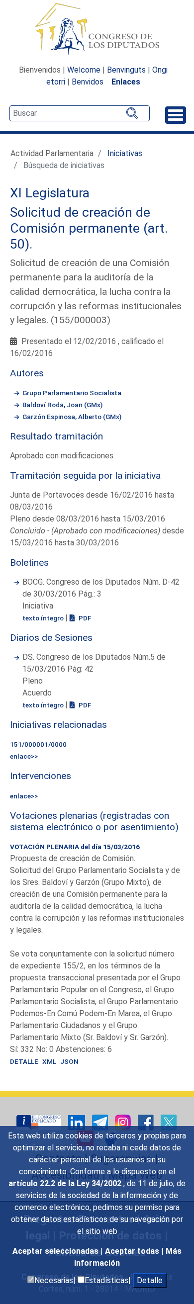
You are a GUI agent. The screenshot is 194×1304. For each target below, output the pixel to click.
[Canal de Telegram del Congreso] (101, 1122)
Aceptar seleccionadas (56, 1251)
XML (49, 1061)
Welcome (83, 70)
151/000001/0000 (38, 744)
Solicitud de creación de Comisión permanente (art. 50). (89, 228)
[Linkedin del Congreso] (78, 1122)
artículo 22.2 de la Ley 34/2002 (65, 1183)
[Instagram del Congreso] (123, 1122)
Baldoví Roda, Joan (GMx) (62, 405)
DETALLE (24, 1061)
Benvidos (87, 82)
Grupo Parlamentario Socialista (71, 393)
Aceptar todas (133, 1251)
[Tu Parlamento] (40, 1122)
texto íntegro (43, 618)
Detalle (150, 1280)
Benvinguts (126, 70)
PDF (84, 618)
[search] (79, 113)
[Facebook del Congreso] (146, 1122)
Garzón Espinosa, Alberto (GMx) (71, 417)
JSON (69, 1061)
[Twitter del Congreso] (168, 1122)
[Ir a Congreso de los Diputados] (97, 29)
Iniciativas (124, 153)
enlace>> (24, 756)
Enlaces (125, 82)
